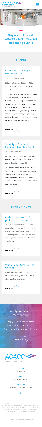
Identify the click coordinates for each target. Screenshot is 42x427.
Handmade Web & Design (24, 419)
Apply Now (17, 339)
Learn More (9, 130)
